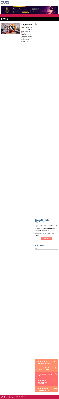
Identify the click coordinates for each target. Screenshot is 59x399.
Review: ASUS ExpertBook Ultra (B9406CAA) (42, 382)
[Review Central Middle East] (6, 4)
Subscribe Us (47, 238)
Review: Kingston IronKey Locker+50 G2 (44, 389)
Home (47, 396)
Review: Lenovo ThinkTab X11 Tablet (44, 362)
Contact (56, 396)
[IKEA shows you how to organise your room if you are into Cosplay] (10, 28)
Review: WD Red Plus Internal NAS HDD (44, 368)
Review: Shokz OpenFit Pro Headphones (44, 375)
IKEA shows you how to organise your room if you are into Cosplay (26, 26)
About (51, 396)
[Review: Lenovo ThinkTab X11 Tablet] (46, 305)
